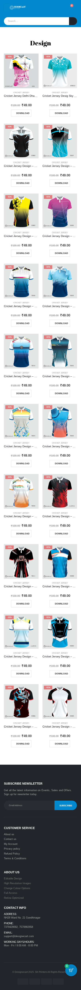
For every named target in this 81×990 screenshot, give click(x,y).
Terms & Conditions (15, 858)
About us (9, 834)
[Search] (73, 21)
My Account (10, 843)
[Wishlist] (60, 7)
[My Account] (52, 7)
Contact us (10, 839)
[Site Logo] (18, 7)
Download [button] (22, 113)
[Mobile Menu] (7, 7)
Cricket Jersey (21, 93)
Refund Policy (12, 853)
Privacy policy (12, 848)
